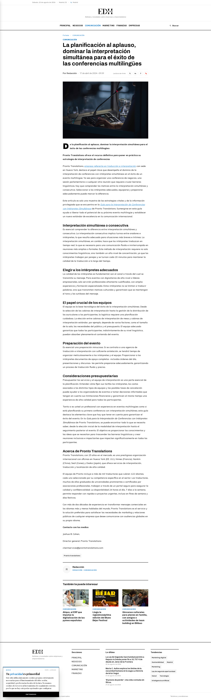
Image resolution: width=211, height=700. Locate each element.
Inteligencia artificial (160, 680)
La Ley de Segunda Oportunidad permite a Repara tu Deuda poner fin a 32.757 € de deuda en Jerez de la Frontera (125, 660)
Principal (65, 25)
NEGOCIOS (78, 25)
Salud (154, 676)
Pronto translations (72, 556)
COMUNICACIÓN (93, 25)
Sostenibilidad (158, 662)
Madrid (170, 662)
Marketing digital (159, 657)
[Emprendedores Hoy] (105, 11)
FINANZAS (121, 25)
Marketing (156, 667)
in (135, 73)
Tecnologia (164, 676)
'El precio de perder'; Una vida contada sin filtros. (125, 682)
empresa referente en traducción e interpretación (110, 166)
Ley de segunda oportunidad (163, 671)
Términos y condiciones (179, 696)
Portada (66, 35)
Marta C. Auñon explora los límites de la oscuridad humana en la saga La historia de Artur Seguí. (124, 672)
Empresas (134, 25)
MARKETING (108, 25)
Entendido (31, 694)
